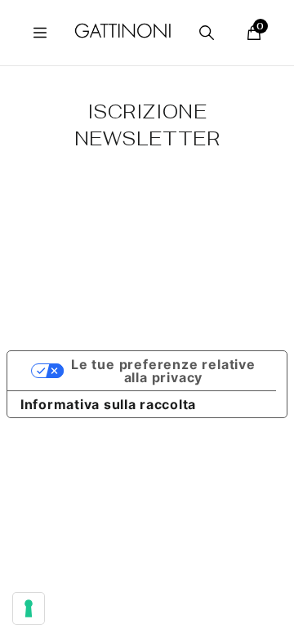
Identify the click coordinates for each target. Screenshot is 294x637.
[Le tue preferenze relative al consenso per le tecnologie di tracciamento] (28, 608)
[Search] (206, 32)
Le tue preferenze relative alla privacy (163, 370)
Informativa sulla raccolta (108, 404)
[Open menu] (40, 32)
